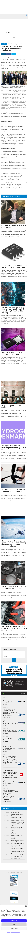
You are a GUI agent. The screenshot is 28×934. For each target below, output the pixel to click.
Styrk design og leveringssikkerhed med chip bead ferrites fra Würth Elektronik (10, 773)
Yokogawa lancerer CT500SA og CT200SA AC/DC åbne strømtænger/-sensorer (14, 628)
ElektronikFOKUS (14, 25)
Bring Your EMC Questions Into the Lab (10, 739)
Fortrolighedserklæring (15, 932)
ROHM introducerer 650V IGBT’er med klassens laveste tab (13, 587)
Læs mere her (19, 686)
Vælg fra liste (14, 928)
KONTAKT (11, 17)
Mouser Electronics (7, 717)
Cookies (8, 932)
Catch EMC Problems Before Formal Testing (10, 730)
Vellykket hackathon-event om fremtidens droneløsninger (13, 490)
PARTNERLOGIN (23, 17)
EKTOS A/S (5, 733)
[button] (26, 906)
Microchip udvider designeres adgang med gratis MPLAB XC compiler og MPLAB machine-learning (12, 310)
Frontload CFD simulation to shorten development (9, 748)
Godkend (14, 921)
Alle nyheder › (22, 860)
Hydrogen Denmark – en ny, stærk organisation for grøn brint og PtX (13, 447)
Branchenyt (4, 44)
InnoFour (5, 704)
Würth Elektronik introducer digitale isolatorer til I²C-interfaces (14, 266)
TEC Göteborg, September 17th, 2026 (10, 701)
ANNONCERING (16, 17)
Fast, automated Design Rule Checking (10, 782)
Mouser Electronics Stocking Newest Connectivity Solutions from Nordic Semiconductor (10, 712)
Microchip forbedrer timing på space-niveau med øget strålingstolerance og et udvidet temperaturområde (13, 544)
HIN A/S (4, 725)
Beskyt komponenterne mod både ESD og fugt (10, 722)
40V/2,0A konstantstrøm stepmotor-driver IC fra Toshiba (13, 353)
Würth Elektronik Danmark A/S (10, 777)
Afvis (14, 924)
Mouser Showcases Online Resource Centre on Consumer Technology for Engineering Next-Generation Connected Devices (10, 794)
